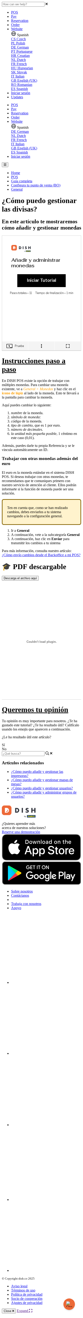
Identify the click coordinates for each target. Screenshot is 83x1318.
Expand (23, 1311)
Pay (14, 16)
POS (14, 12)
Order (15, 25)
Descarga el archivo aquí (20, 578)
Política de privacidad (26, 1294)
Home (15, 173)
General (17, 189)
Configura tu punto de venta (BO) (35, 185)
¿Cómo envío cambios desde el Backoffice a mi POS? (41, 555)
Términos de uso (23, 1290)
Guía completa (21, 181)
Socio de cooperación (26, 1299)
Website (17, 29)
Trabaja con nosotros (26, 904)
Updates (17, 97)
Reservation (19, 21)
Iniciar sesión (20, 93)
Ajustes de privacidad (26, 1303)
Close (8, 1311)
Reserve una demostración (21, 832)
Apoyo (16, 908)
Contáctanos (20, 895)
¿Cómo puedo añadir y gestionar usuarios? (42, 788)
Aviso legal (19, 1286)
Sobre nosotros (22, 891)
